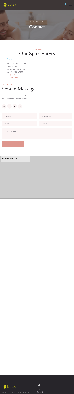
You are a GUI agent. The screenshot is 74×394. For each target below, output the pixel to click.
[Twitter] (4, 106)
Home (32, 22)
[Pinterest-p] (15, 106)
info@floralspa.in (13, 75)
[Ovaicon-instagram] (20, 106)
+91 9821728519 (12, 78)
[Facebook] (9, 106)
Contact (40, 392)
